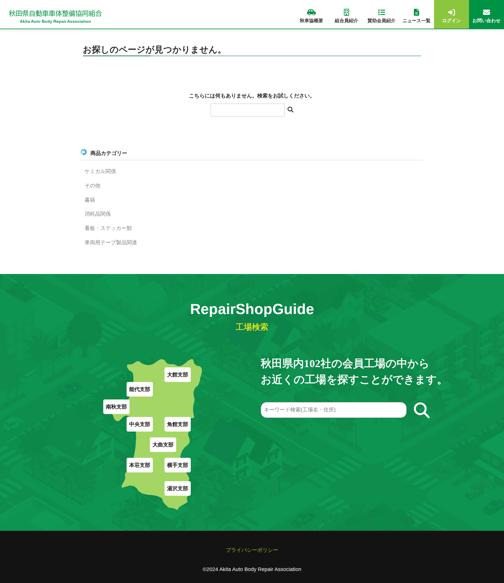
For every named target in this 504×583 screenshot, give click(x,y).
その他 (92, 185)
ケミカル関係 (100, 171)
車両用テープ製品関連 (111, 242)
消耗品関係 (98, 214)
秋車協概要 (311, 20)
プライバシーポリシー (252, 550)
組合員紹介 (346, 20)
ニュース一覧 (416, 20)
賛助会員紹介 (382, 20)
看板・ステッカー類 (108, 228)
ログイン (451, 20)
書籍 (90, 200)
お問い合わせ (487, 20)
